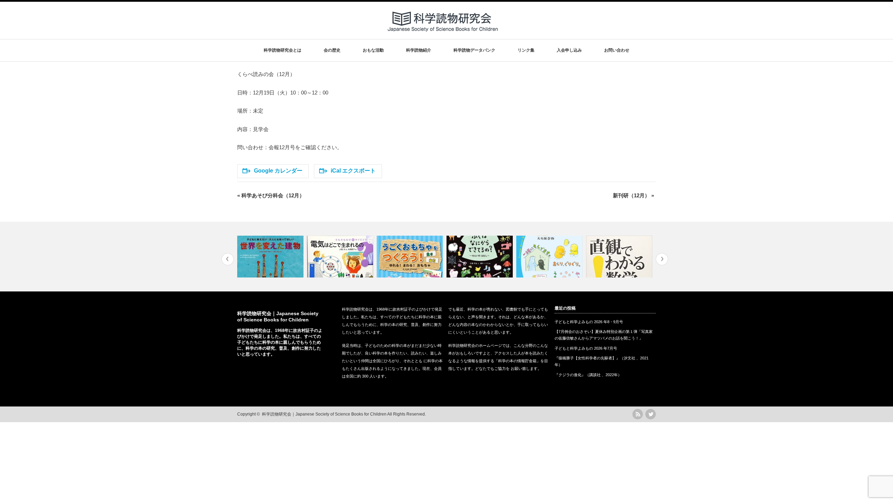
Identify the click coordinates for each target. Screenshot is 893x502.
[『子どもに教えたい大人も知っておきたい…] (271, 256)
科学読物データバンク (474, 50)
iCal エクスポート (353, 171)
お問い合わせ (616, 50)
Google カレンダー (278, 171)
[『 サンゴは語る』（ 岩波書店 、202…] (550, 256)
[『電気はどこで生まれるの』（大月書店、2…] (341, 256)
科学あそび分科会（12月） (271, 195)
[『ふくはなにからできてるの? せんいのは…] (480, 256)
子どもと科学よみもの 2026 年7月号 (586, 348)
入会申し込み (569, 50)
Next (662, 259)
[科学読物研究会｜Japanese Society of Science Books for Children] (443, 34)
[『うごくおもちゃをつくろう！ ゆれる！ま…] (411, 256)
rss (637, 414)
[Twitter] (650, 414)
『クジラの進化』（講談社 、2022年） (588, 375)
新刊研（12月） (633, 195)
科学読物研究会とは (282, 50)
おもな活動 (373, 50)
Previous (228, 259)
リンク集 (526, 50)
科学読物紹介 (418, 50)
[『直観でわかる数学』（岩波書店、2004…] (620, 256)
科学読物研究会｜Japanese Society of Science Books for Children (324, 414)
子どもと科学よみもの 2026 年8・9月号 (589, 322)
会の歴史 (332, 50)
